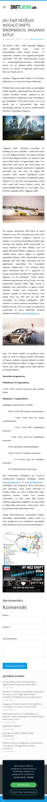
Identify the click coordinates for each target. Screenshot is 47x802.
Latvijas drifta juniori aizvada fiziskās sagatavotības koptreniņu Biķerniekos (19, 683)
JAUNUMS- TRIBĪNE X (12, 726)
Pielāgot (30, 777)
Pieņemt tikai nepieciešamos (23, 792)
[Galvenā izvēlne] (4, 7)
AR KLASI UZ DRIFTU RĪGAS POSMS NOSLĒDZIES (18, 734)
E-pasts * (7, 627)
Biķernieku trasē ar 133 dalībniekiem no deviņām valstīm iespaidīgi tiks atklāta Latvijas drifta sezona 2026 (23, 716)
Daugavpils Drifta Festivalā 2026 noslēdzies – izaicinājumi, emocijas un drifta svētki (23, 705)
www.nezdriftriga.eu (30, 313)
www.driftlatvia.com (34, 482)
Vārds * (6, 615)
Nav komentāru (37, 39)
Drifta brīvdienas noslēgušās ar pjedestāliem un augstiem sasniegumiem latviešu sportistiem (22, 746)
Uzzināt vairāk (19, 777)
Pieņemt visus (23, 785)
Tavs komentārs (10, 638)
